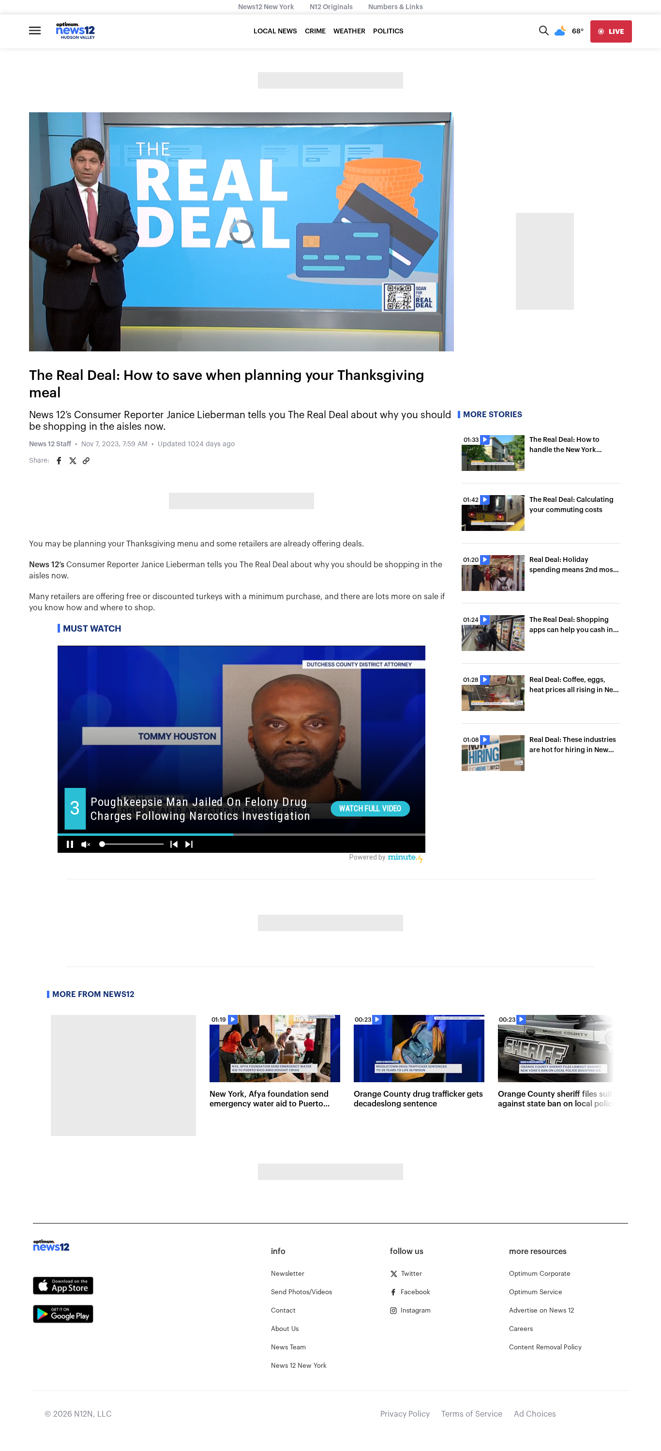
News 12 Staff (50, 444)
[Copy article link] (86, 461)
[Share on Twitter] (72, 461)
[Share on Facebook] (59, 461)
